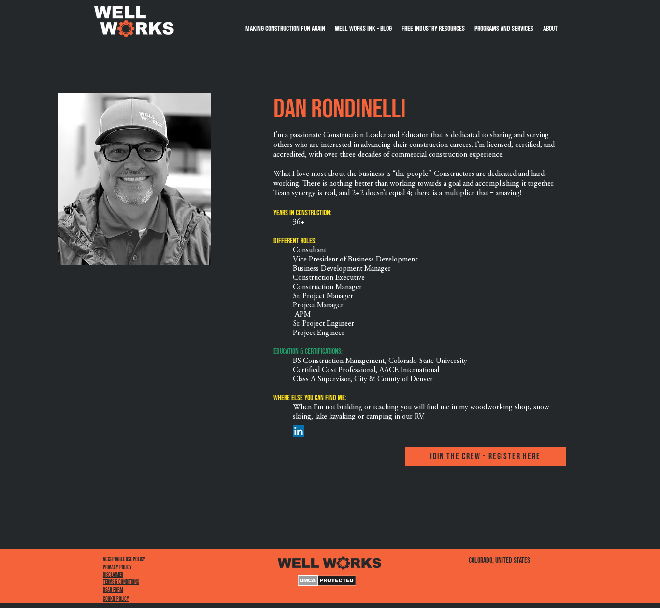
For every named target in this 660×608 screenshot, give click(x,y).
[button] (550, 29)
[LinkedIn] (298, 431)
